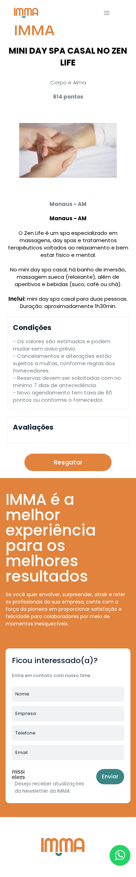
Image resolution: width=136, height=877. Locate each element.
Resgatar (68, 462)
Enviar (110, 776)
